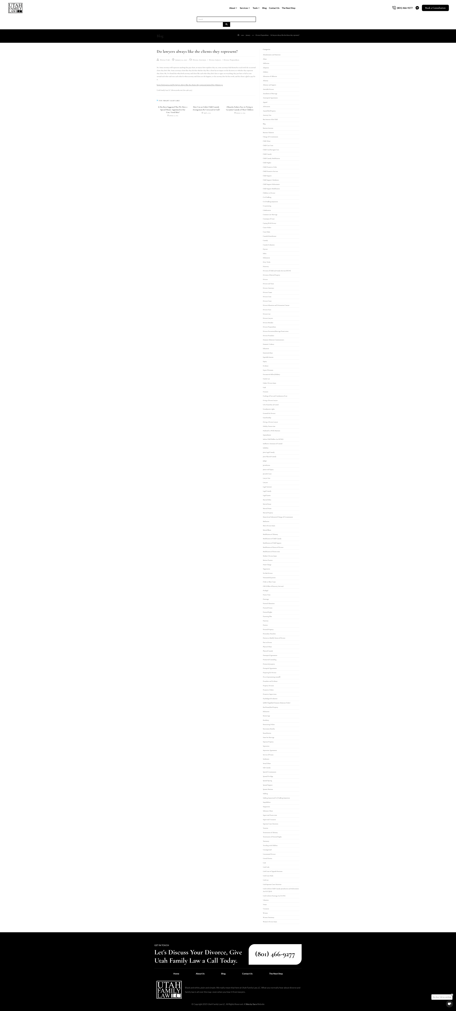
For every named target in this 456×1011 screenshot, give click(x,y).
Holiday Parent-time (269, 426)
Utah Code (266, 867)
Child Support (267, 176)
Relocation (266, 711)
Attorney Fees (267, 115)
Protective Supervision (269, 694)
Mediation (266, 521)
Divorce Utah (165, 60)
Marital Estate (267, 504)
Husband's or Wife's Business (271, 431)
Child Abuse (266, 141)
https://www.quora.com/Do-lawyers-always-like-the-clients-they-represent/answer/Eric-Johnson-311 (190, 85)
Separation (266, 746)
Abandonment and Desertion (271, 55)
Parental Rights (267, 612)
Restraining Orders (269, 724)
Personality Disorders (269, 634)
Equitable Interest (268, 357)
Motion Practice (268, 560)
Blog (264, 8)
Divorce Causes (267, 292)
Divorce (265, 279)
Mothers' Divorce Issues (270, 556)
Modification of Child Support (272, 543)
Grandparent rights (269, 409)
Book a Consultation (435, 7)
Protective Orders (268, 690)
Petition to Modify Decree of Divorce (274, 638)
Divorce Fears (267, 310)
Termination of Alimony (270, 832)
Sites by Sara (251, 1004)
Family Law (266, 379)
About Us (200, 973)
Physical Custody (268, 651)
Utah (264, 863)
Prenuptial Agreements (270, 668)
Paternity (265, 621)
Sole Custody (267, 768)
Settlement (266, 759)
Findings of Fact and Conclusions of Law (275, 396)
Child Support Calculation (271, 180)
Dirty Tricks (266, 262)
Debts (264, 253)
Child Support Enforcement (271, 184)
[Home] (238, 35)
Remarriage (266, 716)
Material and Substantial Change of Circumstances (278, 517)
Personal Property (268, 629)
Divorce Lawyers (215, 60)
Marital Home (267, 508)
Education (266, 348)
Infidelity (265, 448)
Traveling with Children (270, 845)
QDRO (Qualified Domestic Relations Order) (276, 703)
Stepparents (266, 807)
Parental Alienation (269, 603)
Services (244, 8)
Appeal (265, 102)
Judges (265, 461)
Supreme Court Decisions (270, 824)
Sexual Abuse (267, 763)
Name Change (267, 565)
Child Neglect (267, 163)
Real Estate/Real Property (270, 707)
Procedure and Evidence (270, 681)
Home (176, 973)
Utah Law (266, 880)
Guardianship (267, 418)
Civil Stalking (267, 197)
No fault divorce (268, 573)
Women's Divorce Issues (270, 922)
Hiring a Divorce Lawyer (270, 422)
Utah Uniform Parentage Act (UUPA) (274, 896)
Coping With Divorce (269, 223)
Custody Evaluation (269, 245)
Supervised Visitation (269, 820)
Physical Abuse (267, 647)
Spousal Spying (267, 781)
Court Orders (267, 227)
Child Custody (267, 154)
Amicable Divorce (268, 89)
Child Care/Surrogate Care (271, 150)
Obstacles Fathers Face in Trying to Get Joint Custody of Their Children (239, 108)
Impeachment (267, 435)
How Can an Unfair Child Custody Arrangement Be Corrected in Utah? (206, 108)
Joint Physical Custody (269, 457)
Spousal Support (268, 785)
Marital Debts (267, 500)
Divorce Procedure (268, 336)
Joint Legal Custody (269, 452)
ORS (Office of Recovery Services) (273, 586)
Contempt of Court (269, 219)
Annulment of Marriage (270, 94)
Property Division (268, 686)
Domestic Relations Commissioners (273, 340)
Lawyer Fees (266, 478)
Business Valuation (268, 132)
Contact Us (274, 8)
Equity (265, 361)
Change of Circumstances (270, 137)
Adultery (265, 72)
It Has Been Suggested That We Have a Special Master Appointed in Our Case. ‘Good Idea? (172, 110)
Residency (266, 720)
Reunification (267, 733)
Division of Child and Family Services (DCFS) (277, 271)
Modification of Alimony (270, 534)
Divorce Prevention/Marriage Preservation (275, 331)
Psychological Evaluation (270, 699)
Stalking (265, 794)
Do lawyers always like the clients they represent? (285, 35)
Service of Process (268, 755)
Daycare (265, 249)
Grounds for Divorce (269, 413)
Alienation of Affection (270, 76)
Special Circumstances (269, 772)
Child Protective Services (270, 171)
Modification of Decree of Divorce (273, 547)
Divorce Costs (267, 297)
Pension (265, 625)
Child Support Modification (271, 189)
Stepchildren (267, 802)
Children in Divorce (269, 193)
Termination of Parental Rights (272, 837)
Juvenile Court (267, 474)
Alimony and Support (269, 85)
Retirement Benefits (269, 729)
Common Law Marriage (270, 215)
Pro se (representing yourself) (271, 677)
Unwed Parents (267, 858)
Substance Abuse (268, 811)
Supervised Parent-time (270, 815)
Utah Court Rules (268, 876)
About (232, 8)
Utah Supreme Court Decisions (272, 884)
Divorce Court (267, 301)
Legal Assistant (267, 487)
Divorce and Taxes (268, 284)
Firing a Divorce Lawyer (270, 400)
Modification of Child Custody (272, 539)
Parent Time (266, 595)
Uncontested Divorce (269, 854)
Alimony (265, 81)
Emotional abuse (268, 353)
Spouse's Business (268, 789)
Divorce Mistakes (268, 323)
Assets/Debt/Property (269, 111)
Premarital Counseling (269, 660)
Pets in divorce (267, 642)
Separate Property (268, 742)
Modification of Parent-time (271, 552)
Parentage (266, 599)
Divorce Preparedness (231, 60)
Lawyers (265, 482)
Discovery (266, 266)
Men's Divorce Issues (269, 526)
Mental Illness (267, 530)
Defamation (266, 258)
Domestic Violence (268, 344)
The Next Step (288, 8)
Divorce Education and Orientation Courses (276, 305)
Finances (265, 392)
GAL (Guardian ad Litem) (271, 405)
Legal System (267, 495)
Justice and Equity (268, 469)
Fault (264, 387)
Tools (255, 8)
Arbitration (266, 106)
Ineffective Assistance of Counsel (272, 444)
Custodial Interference (269, 236)
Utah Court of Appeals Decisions (272, 871)
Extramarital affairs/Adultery (271, 374)
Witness (265, 913)
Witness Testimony (268, 917)
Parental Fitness (267, 608)
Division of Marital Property (271, 275)
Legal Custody (267, 491)
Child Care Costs (268, 145)
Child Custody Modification (271, 158)
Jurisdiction (266, 465)
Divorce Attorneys (199, 60)
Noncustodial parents (269, 578)
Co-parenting (267, 206)
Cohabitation (267, 210)
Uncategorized (267, 850)
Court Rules (266, 232)
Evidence (265, 366)
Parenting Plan (267, 616)
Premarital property (269, 664)
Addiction (266, 63)
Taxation (265, 828)
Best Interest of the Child (270, 119)
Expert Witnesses (268, 370)
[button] (449, 1003)
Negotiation (266, 569)
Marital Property (268, 513)
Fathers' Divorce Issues (269, 383)
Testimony (266, 841)
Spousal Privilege (268, 776)
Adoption (266, 68)
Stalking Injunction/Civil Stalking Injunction (276, 798)
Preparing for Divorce (269, 673)
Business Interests (268, 128)
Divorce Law (267, 314)
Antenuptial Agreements (270, 98)
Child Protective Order (270, 167)
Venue (265, 904)
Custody (265, 240)
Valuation (266, 900)
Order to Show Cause (269, 582)
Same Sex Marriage (268, 737)
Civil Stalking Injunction (270, 202)
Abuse (265, 59)
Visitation (266, 909)
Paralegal (265, 590)
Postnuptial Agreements (270, 655)
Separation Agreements (270, 750)
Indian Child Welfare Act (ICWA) (273, 439)
